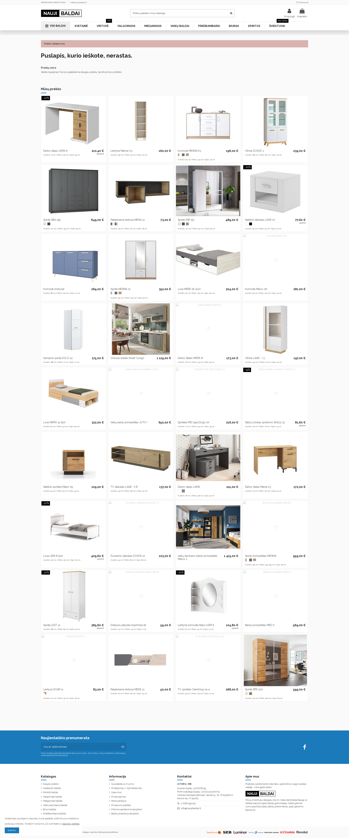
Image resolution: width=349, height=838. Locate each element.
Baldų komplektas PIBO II (259, 625)
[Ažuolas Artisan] (187, 154)
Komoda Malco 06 (256, 289)
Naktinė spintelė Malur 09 (58, 486)
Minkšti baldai (50, 792)
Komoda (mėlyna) (53, 289)
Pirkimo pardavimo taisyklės (126, 809)
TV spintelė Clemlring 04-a (194, 689)
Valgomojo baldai (52, 796)
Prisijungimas (118, 796)
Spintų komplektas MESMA (260, 555)
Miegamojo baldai (52, 800)
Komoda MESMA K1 (189, 150)
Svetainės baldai (52, 788)
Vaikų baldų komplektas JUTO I (129, 422)
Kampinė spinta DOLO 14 (58, 358)
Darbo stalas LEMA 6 (55, 150)
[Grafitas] (48, 223)
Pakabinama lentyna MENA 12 (128, 219)
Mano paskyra (118, 800)
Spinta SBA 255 (52, 219)
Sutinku (12, 830)
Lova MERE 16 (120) (189, 289)
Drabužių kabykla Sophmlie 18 (128, 625)
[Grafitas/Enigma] (112, 223)
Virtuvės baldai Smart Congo (127, 358)
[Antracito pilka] (183, 154)
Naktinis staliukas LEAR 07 (260, 219)
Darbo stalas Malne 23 (258, 486)
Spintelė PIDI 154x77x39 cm (193, 422)
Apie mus (116, 792)
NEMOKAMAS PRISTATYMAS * (54, 2)
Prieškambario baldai (54, 813)
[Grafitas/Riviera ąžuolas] (116, 223)
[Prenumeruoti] (122, 747)
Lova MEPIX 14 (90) (54, 422)
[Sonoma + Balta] (179, 154)
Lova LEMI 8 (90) (53, 555)
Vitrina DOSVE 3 (254, 150)
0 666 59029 (188, 803)
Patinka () (303, 2)
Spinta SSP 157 (186, 219)
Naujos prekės (51, 784)
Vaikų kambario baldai (55, 805)
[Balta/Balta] (48, 693)
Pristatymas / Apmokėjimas (126, 788)
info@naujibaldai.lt (78, 2)
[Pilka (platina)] (187, 223)
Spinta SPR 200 (254, 689)
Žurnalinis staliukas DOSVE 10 (128, 555)
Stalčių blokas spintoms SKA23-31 (265, 422)
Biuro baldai (49, 809)
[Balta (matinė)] (246, 223)
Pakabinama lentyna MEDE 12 (128, 689)
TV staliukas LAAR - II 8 (124, 486)
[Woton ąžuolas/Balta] (44, 693)
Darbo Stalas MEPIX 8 (190, 358)
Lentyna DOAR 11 (53, 689)
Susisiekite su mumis (122, 784)
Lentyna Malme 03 (121, 150)
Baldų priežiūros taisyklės (125, 813)
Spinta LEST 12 (51, 625)
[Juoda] (250, 223)
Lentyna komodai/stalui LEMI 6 (196, 625)
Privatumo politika (121, 805)
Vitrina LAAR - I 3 (255, 358)
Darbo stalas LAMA (189, 486)
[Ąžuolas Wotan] (250, 693)
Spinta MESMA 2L (121, 289)
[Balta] (44, 223)
